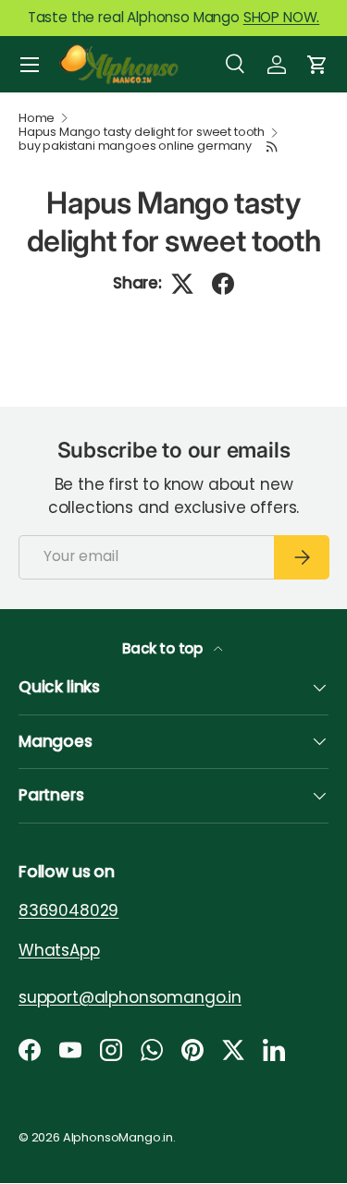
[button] (317, 64)
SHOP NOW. (281, 17)
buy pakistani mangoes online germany (135, 146)
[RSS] (273, 146)
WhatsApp (59, 950)
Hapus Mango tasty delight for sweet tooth (142, 133)
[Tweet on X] (182, 283)
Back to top (164, 648)
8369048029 (68, 910)
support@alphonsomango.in (130, 997)
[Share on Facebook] (223, 283)
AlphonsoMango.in (118, 1137)
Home (37, 119)
